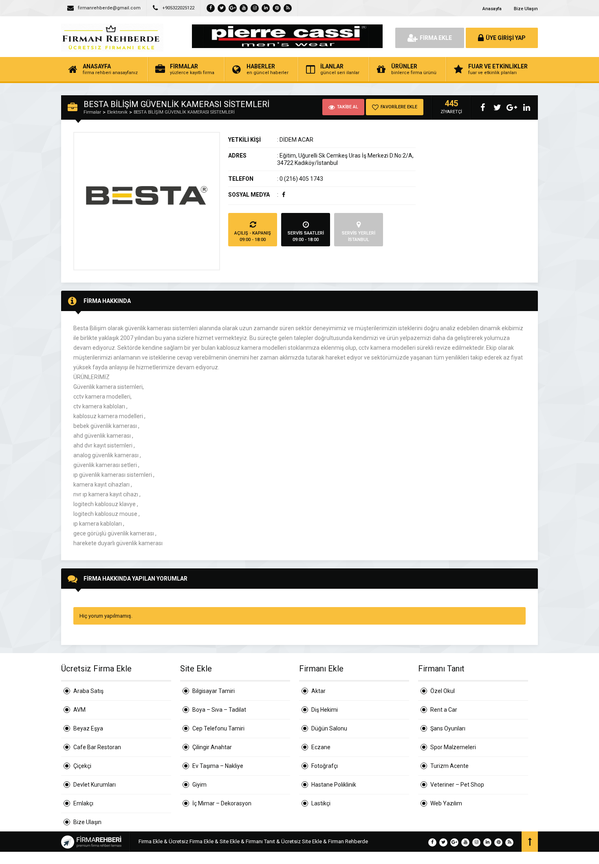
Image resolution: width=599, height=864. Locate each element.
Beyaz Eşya (88, 728)
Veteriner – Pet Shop (457, 784)
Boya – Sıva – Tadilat (219, 709)
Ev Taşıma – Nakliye (217, 766)
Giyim (199, 784)
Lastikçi (320, 803)
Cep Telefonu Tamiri (218, 728)
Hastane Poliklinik (333, 784)
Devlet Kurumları (94, 784)
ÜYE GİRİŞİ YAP (506, 38)
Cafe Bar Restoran (97, 747)
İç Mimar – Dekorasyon (221, 803)
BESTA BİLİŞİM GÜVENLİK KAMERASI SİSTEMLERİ (184, 112)
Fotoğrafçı (324, 766)
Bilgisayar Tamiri (213, 691)
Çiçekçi (82, 766)
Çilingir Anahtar (212, 747)
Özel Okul (442, 691)
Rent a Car (443, 709)
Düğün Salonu (329, 728)
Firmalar (92, 112)
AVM (79, 709)
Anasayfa (492, 8)
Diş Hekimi (324, 709)
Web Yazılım (446, 803)
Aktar (318, 691)
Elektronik (117, 112)
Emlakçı (83, 803)
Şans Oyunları (447, 728)
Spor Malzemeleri (453, 747)
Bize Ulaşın (526, 8)
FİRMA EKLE (436, 38)
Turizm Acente (449, 766)
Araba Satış (88, 691)
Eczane (320, 747)
